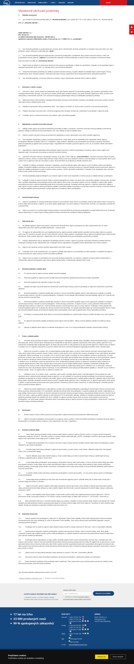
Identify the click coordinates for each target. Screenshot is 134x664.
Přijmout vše (102, 657)
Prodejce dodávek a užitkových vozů (30, 578)
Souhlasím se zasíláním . (77, 598)
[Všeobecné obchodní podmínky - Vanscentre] (6, 2)
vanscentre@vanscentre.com (78, 645)
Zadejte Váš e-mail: (69, 590)
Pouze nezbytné (118, 657)
